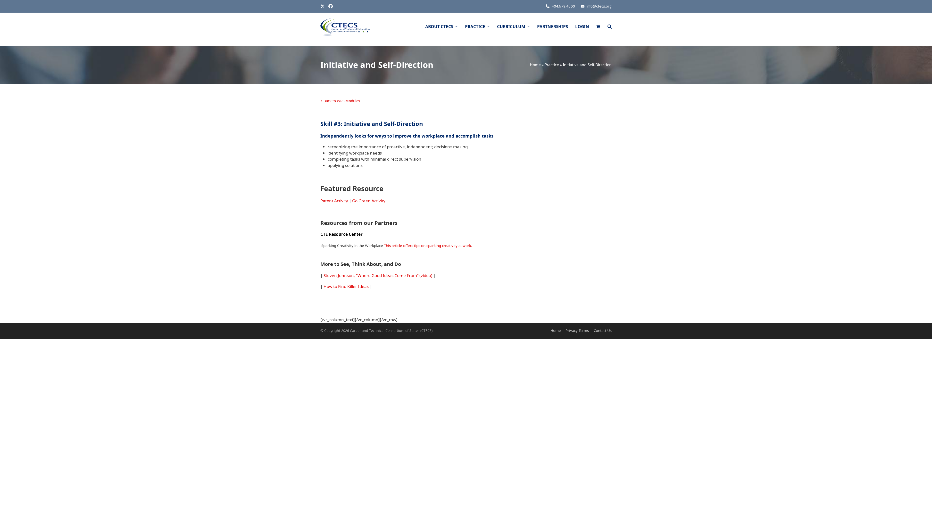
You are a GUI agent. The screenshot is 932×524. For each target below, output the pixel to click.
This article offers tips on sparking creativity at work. (428, 245)
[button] (598, 27)
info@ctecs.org (599, 6)
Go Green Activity (368, 201)
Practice (552, 64)
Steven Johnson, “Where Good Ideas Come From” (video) (378, 275)
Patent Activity (334, 201)
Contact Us (603, 330)
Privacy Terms (577, 330)
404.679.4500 (563, 6)
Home (535, 64)
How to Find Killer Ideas (346, 286)
